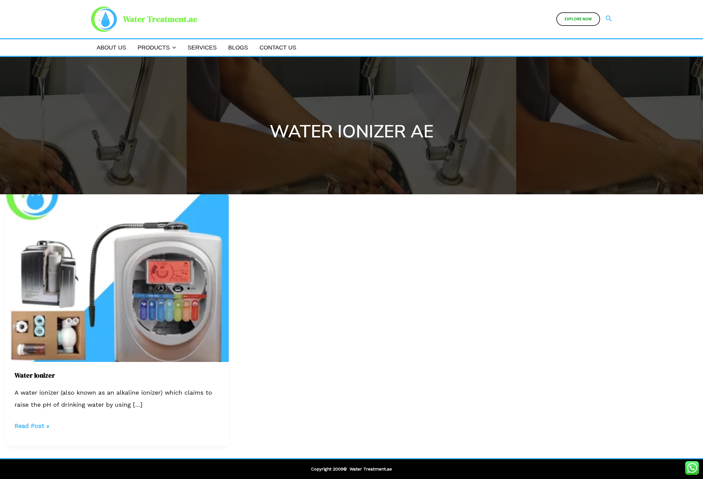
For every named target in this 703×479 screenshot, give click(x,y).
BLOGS (238, 47)
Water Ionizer (35, 375)
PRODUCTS (154, 47)
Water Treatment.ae (160, 19)
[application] (173, 47)
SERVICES (202, 47)
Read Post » (32, 424)
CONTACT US (278, 47)
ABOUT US (111, 47)
